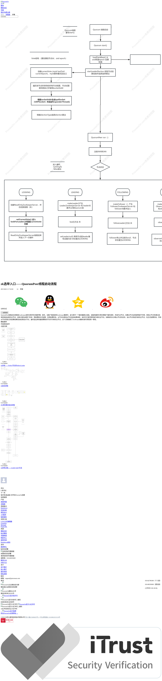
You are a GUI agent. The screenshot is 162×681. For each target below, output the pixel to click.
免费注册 (7, 12)
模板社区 (4, 8)
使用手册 (4, 540)
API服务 (3, 515)
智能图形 (4, 517)
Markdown (4, 508)
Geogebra (4, 523)
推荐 (2, 5)
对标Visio (4, 562)
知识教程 (4, 533)
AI (1, 3)
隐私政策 (4, 574)
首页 (2, 14)
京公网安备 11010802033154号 (50, 617)
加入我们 (4, 569)
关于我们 (4, 567)
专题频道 (4, 535)
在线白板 (4, 510)
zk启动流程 (4, 386)
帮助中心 (4, 538)
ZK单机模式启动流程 (8, 405)
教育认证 (4, 560)
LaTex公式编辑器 (6, 521)
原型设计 (4, 512)
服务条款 (4, 571)
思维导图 (4, 502)
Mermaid (3, 525)
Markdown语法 (5, 542)
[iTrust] (81, 679)
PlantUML (4, 526)
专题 (2, 10)
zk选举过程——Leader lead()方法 (11, 468)
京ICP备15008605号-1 (32, 617)
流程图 (8, 14)
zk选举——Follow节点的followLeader (13, 365)
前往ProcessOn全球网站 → (9, 613)
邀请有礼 (4, 547)
